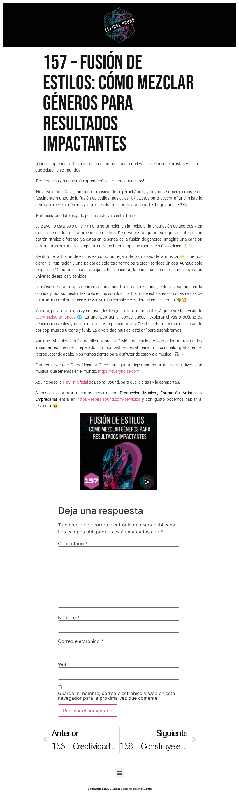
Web (63, 664)
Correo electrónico (80, 641)
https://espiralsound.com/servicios (108, 399)
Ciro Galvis (64, 191)
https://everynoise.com (118, 371)
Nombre (69, 617)
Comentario (73, 543)
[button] (119, 772)
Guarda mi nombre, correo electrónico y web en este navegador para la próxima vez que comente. (116, 695)
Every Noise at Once (54, 317)
